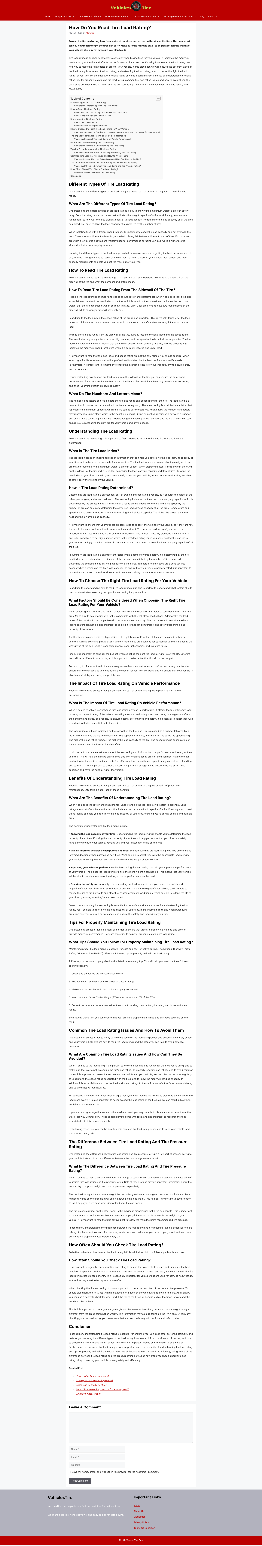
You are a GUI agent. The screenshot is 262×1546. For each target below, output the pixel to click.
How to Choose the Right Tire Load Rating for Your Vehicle (99, 129)
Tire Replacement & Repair (116, 16)
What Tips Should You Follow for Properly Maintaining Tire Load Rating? (105, 152)
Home (47, 16)
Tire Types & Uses (62, 16)
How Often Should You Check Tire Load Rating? (94, 169)
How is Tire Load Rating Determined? (90, 125)
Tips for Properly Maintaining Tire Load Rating (93, 149)
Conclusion (75, 176)
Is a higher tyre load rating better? (94, 1380)
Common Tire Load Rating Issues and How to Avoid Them (99, 156)
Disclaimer (139, 1516)
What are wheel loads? (88, 1393)
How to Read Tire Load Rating (85, 109)
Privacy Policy (141, 1522)
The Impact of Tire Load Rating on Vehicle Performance (98, 135)
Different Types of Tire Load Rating (88, 102)
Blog (202, 16)
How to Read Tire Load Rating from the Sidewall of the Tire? (100, 112)
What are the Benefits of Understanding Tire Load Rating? (99, 146)
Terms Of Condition (144, 1528)
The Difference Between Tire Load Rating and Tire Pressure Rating (103, 162)
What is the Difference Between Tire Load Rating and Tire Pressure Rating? (107, 166)
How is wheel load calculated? (92, 1376)
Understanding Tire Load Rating (86, 119)
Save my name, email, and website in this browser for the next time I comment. (115, 1471)
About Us (139, 1511)
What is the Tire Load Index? (86, 122)
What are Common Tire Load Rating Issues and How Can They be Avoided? (107, 159)
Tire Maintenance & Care (144, 16)
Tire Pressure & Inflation (89, 16)
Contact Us (212, 16)
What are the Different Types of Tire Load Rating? (96, 106)
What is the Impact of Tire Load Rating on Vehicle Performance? (102, 139)
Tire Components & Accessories (177, 16)
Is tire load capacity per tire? (91, 1385)
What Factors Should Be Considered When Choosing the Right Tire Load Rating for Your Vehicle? (117, 132)
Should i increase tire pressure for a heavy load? (102, 1389)
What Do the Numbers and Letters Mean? (92, 116)
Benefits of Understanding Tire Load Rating (92, 142)
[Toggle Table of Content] (157, 98)
